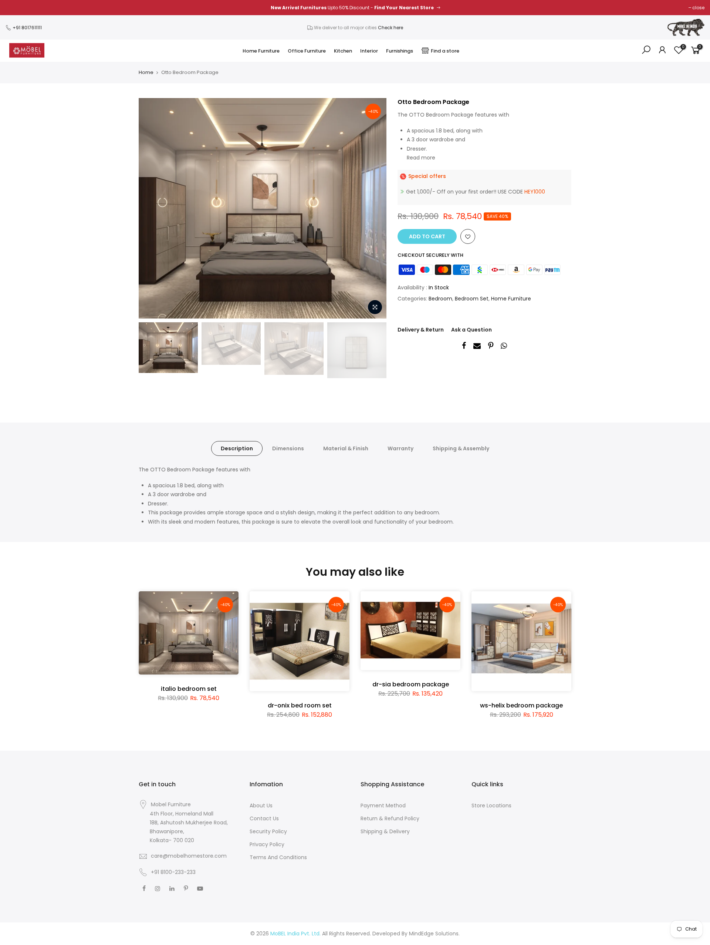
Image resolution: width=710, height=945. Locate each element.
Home (146, 72)
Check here (390, 27)
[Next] (373, 208)
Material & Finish (345, 448)
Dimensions (288, 448)
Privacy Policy (267, 844)
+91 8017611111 (26, 27)
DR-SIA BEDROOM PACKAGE (410, 684)
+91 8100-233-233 (172, 872)
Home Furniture (261, 50)
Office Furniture (307, 50)
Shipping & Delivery (385, 831)
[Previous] (151, 208)
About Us (261, 805)
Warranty (400, 448)
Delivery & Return (421, 329)
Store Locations (491, 805)
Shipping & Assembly (461, 448)
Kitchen (343, 50)
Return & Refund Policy (390, 818)
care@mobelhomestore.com (189, 856)
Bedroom (440, 298)
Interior (369, 50)
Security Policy (268, 831)
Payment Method (383, 805)
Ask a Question (471, 329)
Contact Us (264, 818)
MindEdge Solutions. (434, 933)
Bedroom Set (471, 298)
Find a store (445, 50)
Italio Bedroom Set (189, 689)
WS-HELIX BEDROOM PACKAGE (521, 705)
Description (237, 448)
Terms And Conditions (278, 857)
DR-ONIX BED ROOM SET (300, 705)
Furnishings (399, 50)
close (698, 7)
